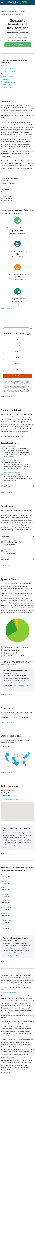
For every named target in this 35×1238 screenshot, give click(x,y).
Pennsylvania (12, 11)
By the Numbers (8, 69)
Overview (6, 66)
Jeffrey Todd (5, 875)
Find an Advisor (17, 45)
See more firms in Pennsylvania (11, 799)
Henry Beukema (6, 927)
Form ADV (13, 717)
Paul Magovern (6, 920)
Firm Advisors (7, 87)
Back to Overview (7, 308)
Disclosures (6, 79)
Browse (3, 11)
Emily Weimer (5, 901)
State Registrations (9, 82)
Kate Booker (5, 914)
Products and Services (10, 71)
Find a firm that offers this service (12, 472)
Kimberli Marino (6, 907)
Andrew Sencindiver (7, 888)
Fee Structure (7, 74)
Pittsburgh (22, 11)
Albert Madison (6, 881)
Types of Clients (8, 77)
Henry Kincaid (5, 894)
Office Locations (8, 85)
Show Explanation (10, 544)
